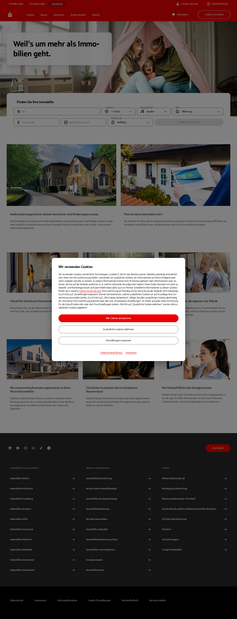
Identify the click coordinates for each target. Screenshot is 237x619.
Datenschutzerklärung (90, 291)
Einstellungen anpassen (118, 340)
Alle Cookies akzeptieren (118, 318)
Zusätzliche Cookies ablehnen (118, 329)
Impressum (131, 352)
